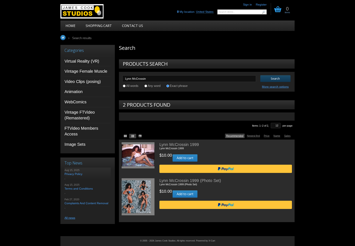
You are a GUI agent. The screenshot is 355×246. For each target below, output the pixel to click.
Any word (154, 85)
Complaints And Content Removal (86, 203)
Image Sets (75, 144)
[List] (132, 136)
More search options (275, 86)
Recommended (234, 135)
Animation (74, 91)
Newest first (253, 135)
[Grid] (125, 136)
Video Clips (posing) (83, 81)
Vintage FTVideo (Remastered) (80, 115)
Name (276, 135)
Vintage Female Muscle (86, 71)
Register (261, 4)
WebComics (75, 102)
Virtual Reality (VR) (82, 61)
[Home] (89, 11)
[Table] (140, 136)
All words (132, 85)
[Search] (263, 12)
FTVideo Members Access (81, 131)
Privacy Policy (73, 174)
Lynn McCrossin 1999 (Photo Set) (190, 180)
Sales (287, 135)
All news (70, 217)
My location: (196, 11)
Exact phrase (179, 85)
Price (267, 135)
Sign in (247, 4)
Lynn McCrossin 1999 (179, 144)
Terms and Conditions (79, 188)
